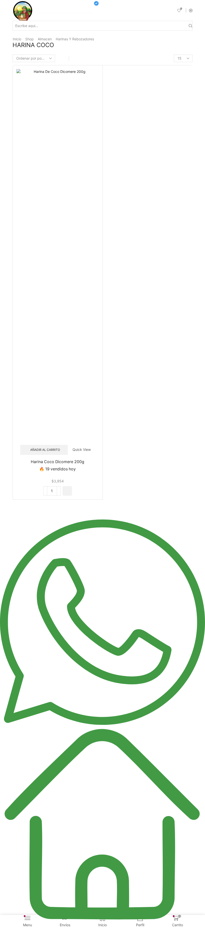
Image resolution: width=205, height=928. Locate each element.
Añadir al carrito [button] (45, 450)
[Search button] (190, 25)
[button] (67, 491)
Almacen (45, 39)
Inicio (17, 39)
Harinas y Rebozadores (75, 39)
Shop (29, 39)
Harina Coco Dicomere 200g (57, 461)
